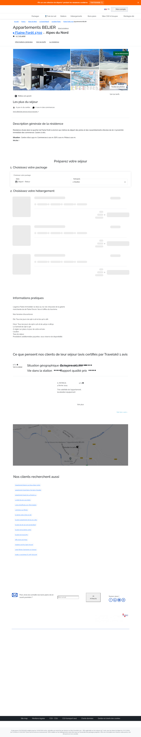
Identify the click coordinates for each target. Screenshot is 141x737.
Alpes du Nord (32, 21)
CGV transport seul (69, 718)
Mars (97, 654)
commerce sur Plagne (21, 510)
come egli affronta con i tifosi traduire (25, 505)
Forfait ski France (120, 666)
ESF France (118, 669)
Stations (63, 16)
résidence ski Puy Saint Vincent (24, 544)
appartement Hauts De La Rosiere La (25, 495)
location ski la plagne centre (23, 530)
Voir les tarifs (41, 42)
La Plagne (80, 651)
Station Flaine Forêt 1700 (72, 42)
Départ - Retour (24, 182)
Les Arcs (79, 654)
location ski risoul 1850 (21, 534)
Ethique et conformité (20, 651)
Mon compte (121, 9)
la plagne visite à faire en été (23, 515)
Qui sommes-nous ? (19, 640)
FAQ (13, 647)
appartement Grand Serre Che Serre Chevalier (28, 490)
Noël (97, 641)
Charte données (87, 718)
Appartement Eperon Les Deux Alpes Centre (27, 485)
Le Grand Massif (44, 21)
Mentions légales (38, 718)
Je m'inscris (93, 597)
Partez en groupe (63, 644)
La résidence (54, 42)
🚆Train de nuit (50, 16)
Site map (24, 718)
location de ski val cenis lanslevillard (25, 525)
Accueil (16, 21)
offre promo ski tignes (21, 539)
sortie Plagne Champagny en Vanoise (25, 549)
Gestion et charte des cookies (109, 718)
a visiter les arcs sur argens (23, 500)
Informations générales (24, 42)
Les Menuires (81, 656)
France (23, 21)
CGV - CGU (53, 718)
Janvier (98, 646)
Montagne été (129, 16)
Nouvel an (99, 644)
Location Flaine (56, 21)
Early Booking (43, 651)
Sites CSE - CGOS (63, 646)
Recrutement (17, 643)
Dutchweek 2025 (82, 692)
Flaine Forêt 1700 (68, 21)
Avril (96, 656)
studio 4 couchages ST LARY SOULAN (26, 554)
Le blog (60, 682)
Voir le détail (17, 367)
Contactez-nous (18, 636)
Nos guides (61, 684)
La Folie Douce (81, 694)
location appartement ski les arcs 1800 (26, 520)
